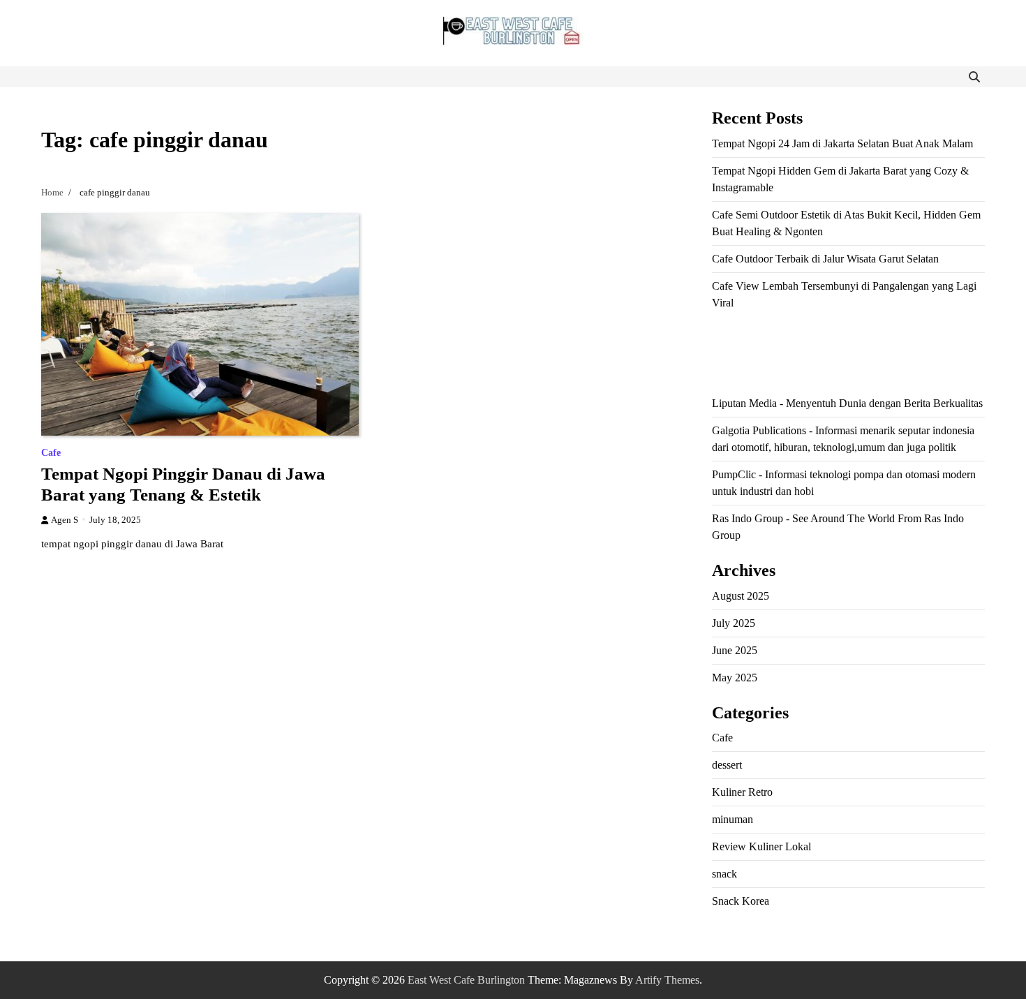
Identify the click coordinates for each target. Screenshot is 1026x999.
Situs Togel (775, 336)
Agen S (64, 520)
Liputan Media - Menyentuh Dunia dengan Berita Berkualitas (847, 403)
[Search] (974, 76)
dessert (727, 765)
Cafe (51, 452)
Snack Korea (740, 901)
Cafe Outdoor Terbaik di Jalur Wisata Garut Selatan (825, 259)
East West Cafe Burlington (466, 980)
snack (724, 874)
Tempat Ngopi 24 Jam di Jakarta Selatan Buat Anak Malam (842, 143)
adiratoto (883, 353)
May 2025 (734, 677)
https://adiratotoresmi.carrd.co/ (778, 370)
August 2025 (740, 596)
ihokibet (730, 336)
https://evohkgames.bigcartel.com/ (786, 353)
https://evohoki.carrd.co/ (900, 370)
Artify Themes (667, 980)
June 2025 (734, 650)
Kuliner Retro (742, 792)
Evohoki (821, 336)
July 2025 (733, 623)
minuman (732, 819)
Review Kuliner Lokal (761, 846)
